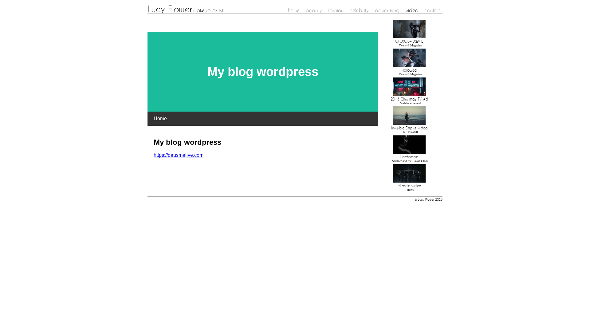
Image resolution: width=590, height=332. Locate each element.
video (412, 10)
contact (433, 10)
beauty (314, 10)
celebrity (359, 10)
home (294, 10)
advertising (387, 10)
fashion (336, 10)
